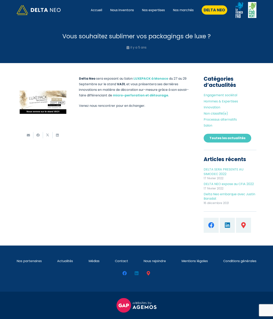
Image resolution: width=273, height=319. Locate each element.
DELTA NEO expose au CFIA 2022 (229, 184)
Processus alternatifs (220, 119)
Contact (121, 261)
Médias (94, 261)
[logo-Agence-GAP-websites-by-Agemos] (136, 305)
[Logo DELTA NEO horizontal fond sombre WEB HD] (39, 10)
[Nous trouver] (243, 225)
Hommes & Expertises (221, 101)
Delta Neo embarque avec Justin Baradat (229, 196)
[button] (167, 10)
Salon (208, 125)
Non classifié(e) (216, 113)
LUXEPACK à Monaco (151, 78)
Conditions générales (239, 261)
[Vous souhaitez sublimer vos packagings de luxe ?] (43, 78)
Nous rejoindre (154, 261)
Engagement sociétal (220, 95)
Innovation (212, 107)
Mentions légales (194, 261)
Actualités (65, 261)
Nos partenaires (29, 261)
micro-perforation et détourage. (141, 95)
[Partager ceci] (38, 135)
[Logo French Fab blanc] (240, 10)
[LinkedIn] (227, 225)
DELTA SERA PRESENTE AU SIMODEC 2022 (223, 171)
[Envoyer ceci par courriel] (28, 135)
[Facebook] (211, 225)
